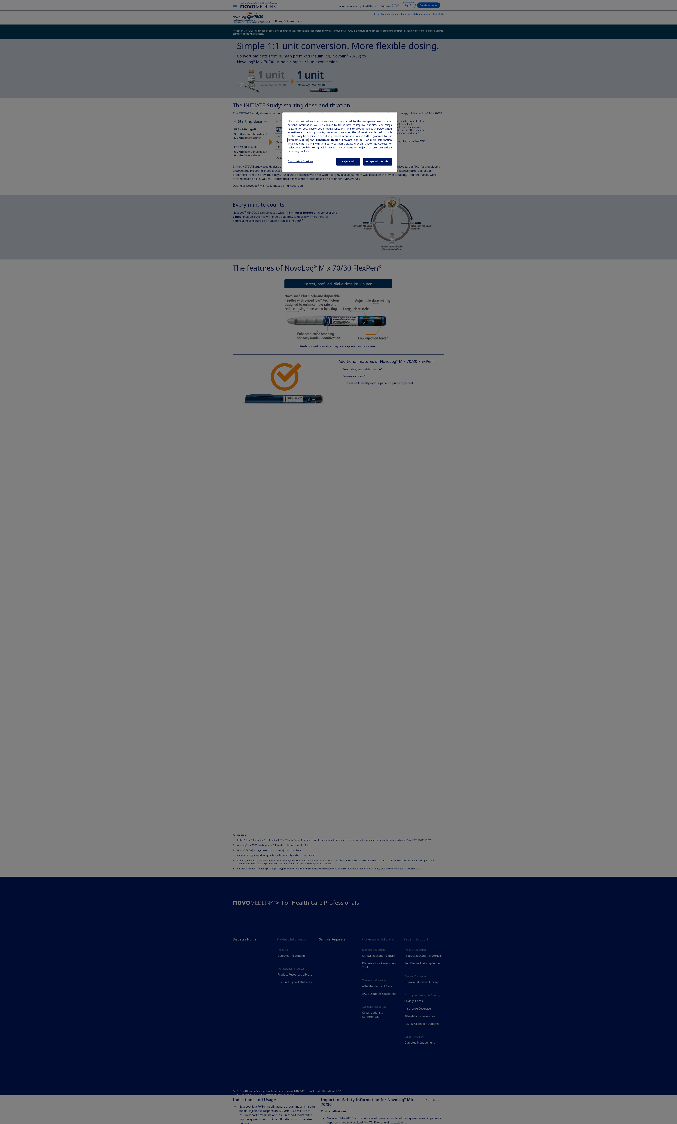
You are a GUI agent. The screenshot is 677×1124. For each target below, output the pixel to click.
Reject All (348, 161)
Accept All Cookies (377, 161)
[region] (339, 142)
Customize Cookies (300, 161)
